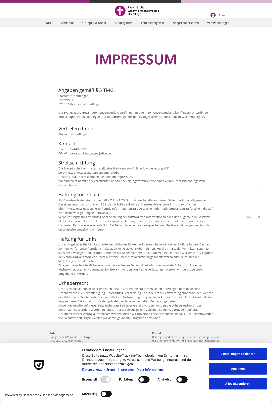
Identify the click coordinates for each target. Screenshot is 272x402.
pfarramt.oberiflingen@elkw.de (89, 153)
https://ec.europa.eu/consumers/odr (93, 172)
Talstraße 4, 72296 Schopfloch (66, 340)
